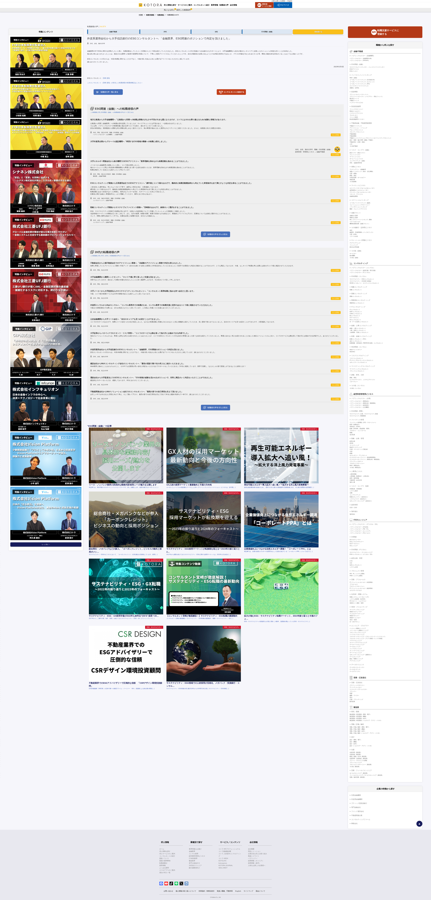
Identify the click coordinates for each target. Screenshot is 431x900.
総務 (351, 453)
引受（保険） (354, 173)
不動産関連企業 (356, 815)
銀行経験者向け (194, 868)
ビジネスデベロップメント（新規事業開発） (363, 457)
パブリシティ (252, 858)
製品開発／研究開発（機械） (358, 716)
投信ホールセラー (355, 111)
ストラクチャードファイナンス (359, 86)
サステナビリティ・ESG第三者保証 (360, 281)
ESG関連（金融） (267, 32)
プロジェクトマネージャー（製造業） (361, 764)
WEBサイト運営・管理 (356, 603)
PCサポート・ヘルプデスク (358, 601)
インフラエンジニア (356, 648)
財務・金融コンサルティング (361, 336)
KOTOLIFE (222, 861)
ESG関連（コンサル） (359, 276)
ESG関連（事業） (357, 411)
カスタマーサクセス (356, 590)
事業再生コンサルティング (360, 300)
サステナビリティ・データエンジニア (361, 552)
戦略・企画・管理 (357, 438)
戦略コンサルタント (356, 290)
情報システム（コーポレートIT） (360, 597)
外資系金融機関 (356, 799)
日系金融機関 (356, 795)
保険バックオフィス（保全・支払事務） (362, 171)
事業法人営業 (354, 217)
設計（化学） (354, 744)
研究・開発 (355, 711)
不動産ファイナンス (356, 126)
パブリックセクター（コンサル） (363, 268)
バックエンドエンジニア (357, 634)
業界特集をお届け (195, 849)
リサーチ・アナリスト (356, 194)
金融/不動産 (113, 32)
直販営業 (352, 179)
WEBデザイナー (354, 616)
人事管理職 (353, 474)
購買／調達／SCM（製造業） (358, 756)
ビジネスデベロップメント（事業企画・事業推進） (365, 459)
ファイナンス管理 (357, 420)
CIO (351, 563)
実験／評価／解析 (357, 724)
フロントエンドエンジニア (358, 632)
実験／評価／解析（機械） (358, 729)
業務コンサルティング (359, 293)
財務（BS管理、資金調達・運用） (360, 428)
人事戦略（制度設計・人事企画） (360, 476)
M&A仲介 (352, 351)
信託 (351, 230)
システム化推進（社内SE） (358, 599)
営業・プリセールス (358, 579)
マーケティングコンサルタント (359, 369)
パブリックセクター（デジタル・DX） (365, 524)
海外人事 (352, 482)
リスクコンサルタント (356, 358)
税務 (351, 432)
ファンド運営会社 (357, 811)
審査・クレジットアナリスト (358, 209)
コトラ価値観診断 (225, 851)
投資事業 (354, 92)
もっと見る (335, 135)
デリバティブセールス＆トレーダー (360, 192)
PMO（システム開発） (356, 575)
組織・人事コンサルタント (358, 328)
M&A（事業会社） (355, 465)
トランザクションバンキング (358, 207)
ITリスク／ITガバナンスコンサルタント (361, 360)
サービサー (353, 253)
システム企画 (354, 567)
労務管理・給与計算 (356, 480)
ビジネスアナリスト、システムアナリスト (362, 379)
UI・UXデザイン (355, 622)
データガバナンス (355, 669)
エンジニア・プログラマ (360, 626)
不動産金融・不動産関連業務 (361, 123)
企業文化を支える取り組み (257, 854)
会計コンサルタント (356, 341)
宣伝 (351, 697)
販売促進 (352, 701)
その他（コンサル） (358, 385)
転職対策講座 (150, 15)
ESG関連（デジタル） (359, 549)
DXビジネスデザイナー (357, 541)
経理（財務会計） (355, 424)
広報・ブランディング (356, 699)
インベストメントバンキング (361, 75)
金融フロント (356, 213)
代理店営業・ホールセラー (358, 177)
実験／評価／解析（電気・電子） (360, 727)
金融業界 (192, 851)
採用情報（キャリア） (256, 861)
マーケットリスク (355, 157)
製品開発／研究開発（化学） (358, 718)
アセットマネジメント (356, 130)
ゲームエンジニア (355, 656)
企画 (351, 451)
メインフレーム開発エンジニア (359, 630)
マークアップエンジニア (357, 609)
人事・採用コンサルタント (358, 330)
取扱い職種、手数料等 (225, 891)
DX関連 (354, 537)
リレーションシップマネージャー (360, 205)
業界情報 (162, 865)
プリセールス (354, 584)
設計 (352, 737)
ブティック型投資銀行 (359, 803)
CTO (351, 561)
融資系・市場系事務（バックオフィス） (362, 232)
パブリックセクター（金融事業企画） (361, 58)
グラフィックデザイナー (357, 685)
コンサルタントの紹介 (167, 856)
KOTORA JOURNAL (226, 865)
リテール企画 (354, 236)
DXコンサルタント (355, 319)
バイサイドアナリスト (356, 113)
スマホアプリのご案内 (167, 870)
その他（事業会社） (356, 467)
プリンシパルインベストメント (359, 94)
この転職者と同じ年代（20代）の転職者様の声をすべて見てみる (110, 256)
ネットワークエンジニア (357, 650)
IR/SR (351, 443)
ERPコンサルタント (356, 311)
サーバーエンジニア (356, 652)
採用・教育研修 (354, 478)
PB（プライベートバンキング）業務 (361, 219)
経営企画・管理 (356, 558)
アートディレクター (356, 687)
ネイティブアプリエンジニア (358, 642)
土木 (351, 144)
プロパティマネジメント (357, 132)
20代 (165, 32)
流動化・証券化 (354, 88)
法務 (351, 493)
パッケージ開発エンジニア (358, 628)
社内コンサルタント (356, 565)
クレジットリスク (355, 155)
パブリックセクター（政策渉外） (360, 405)
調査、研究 (353, 377)
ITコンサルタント (355, 309)
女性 (216, 32)
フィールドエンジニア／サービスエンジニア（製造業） (366, 775)
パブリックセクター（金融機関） (363, 56)
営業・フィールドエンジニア (361, 770)
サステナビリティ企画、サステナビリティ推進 (364, 414)
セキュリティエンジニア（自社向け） (361, 501)
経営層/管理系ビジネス (197, 856)
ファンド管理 (354, 117)
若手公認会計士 (194, 863)
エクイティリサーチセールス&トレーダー (362, 188)
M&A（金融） (354, 78)
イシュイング (354, 245)
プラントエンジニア (356, 762)
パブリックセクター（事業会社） (360, 401)
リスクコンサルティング (360, 355)
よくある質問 (164, 868)
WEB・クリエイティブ (359, 607)
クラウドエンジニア (356, 640)
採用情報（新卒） (254, 863)
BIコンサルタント (355, 315)
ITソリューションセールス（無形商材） (362, 588)
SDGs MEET (223, 868)
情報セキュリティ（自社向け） (359, 497)
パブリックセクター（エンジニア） (360, 531)
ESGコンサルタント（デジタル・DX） (361, 554)
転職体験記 (160, 15)
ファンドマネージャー (356, 109)
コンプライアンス (355, 495)
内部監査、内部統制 (356, 489)
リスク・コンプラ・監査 (360, 486)
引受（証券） (354, 234)
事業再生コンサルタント (357, 303)
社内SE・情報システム (359, 594)
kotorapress (223, 863)
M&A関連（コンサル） (359, 347)
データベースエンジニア (357, 644)
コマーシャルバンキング (360, 200)
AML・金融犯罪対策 (356, 163)
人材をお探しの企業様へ (278, 1)
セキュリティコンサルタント (358, 362)
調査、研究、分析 (357, 375)
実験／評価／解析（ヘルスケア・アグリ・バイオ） (365, 733)
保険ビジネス (356, 167)
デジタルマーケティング (357, 614)
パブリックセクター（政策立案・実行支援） (363, 270)
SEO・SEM (353, 620)
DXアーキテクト (355, 543)
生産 (352, 750)
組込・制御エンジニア (356, 659)
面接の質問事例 (164, 861)
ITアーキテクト (354, 317)
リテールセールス (355, 221)
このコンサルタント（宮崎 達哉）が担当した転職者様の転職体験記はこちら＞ (115, 83)
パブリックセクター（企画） (361, 398)
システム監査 (354, 491)
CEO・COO (353, 507)
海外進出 (354, 511)
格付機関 (352, 255)
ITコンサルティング (358, 307)
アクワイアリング (355, 243)
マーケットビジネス (358, 185)
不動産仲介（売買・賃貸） (358, 142)
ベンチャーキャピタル (356, 102)
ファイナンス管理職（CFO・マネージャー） (363, 422)
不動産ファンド (354, 100)
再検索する (318, 32)
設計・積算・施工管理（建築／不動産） (362, 140)
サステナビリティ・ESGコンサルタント (362, 279)
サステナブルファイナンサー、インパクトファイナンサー (367, 67)
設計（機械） (354, 742)
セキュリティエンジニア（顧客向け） (361, 654)
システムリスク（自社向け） (358, 499)
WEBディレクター (355, 618)
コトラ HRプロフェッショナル (229, 849)
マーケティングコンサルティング (363, 366)
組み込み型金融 (354, 247)
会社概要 (251, 849)
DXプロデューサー (355, 539)
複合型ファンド (354, 98)
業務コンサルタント (356, 296)
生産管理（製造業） (356, 752)
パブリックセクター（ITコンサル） (360, 272)
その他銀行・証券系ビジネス (361, 227)
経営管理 (354, 505)
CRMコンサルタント (356, 313)
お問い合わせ (168, 891)
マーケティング (354, 445)
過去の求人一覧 (164, 872)
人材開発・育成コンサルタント (359, 332)
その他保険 (353, 181)
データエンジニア (355, 646)
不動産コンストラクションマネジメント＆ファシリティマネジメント (370, 138)
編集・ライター (354, 695)
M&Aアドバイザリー (356, 349)
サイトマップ (248, 891)
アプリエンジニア (355, 661)
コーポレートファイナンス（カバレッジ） (362, 82)
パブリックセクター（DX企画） (359, 527)
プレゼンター (354, 115)
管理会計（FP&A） (355, 426)
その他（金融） (356, 251)
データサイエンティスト (357, 667)
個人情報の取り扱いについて (186, 891)
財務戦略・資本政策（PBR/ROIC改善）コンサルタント (366, 343)
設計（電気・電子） (356, 740)
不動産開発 (353, 136)
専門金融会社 (356, 807)
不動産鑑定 (353, 134)
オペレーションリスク (356, 159)
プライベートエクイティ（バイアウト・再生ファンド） (366, 96)
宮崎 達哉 (106, 78)
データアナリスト (355, 671)
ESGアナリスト (354, 69)
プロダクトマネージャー (357, 463)
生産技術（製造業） (356, 754)
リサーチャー (354, 381)
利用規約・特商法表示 (206, 891)
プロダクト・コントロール (358, 430)
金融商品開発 (354, 196)
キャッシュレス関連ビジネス (361, 240)
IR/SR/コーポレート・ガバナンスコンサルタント (364, 283)
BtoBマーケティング (356, 447)
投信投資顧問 (356, 106)
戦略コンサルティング (359, 287)
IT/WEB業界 (193, 858)
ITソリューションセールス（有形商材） (362, 582)
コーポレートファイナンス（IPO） (360, 84)
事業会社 (354, 823)
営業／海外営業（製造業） (358, 777)
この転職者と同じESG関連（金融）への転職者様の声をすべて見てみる (112, 112)
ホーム (161, 849)
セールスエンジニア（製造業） (359, 773)
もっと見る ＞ (46, 544)
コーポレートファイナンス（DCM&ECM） (363, 80)
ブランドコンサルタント (357, 371)
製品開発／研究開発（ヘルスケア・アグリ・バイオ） (366, 720)
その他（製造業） (355, 766)
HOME (141, 15)
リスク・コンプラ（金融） (360, 150)
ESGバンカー (354, 71)
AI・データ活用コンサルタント (359, 322)
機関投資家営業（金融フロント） (360, 223)
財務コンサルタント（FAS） (358, 339)
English (290, 1)
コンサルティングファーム (360, 819)
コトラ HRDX (223, 858)
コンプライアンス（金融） (358, 161)
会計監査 (352, 434)
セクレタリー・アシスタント (358, 455)
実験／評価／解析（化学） (358, 731)
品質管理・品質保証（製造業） (359, 758)
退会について (260, 891)
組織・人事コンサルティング (361, 325)
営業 (351, 693)
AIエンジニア (354, 546)
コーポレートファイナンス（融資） (360, 203)
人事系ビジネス (356, 471)
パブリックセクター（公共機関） (360, 407)
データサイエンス (357, 664)
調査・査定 (353, 175)
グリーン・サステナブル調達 (358, 760)
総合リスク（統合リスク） (358, 153)
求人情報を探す (164, 851)
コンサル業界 (193, 854)
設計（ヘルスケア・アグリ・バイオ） (361, 746)
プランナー (353, 691)
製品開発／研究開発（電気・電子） (360, 714)
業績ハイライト (253, 856)
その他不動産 (354, 146)
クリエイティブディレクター (358, 689)
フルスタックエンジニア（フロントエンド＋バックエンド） (368, 636)
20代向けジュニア (195, 865)
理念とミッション (254, 851)
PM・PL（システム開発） (357, 573)
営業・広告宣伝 (356, 682)
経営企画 (352, 441)
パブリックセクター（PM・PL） (359, 529)
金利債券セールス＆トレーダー (359, 190)
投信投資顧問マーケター (357, 119)
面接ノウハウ (164, 858)
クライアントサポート (356, 461)
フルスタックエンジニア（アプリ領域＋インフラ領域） (366, 638)
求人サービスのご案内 (167, 854)
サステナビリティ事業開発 (358, 416)
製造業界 (192, 861)
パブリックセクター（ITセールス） (360, 533)
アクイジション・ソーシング (358, 128)
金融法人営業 (354, 215)
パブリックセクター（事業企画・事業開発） (363, 403)
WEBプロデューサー (356, 611)
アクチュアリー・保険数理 (358, 169)
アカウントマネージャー (357, 586)
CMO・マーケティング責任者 (359, 449)
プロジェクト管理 (357, 571)
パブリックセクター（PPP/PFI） (359, 60)
